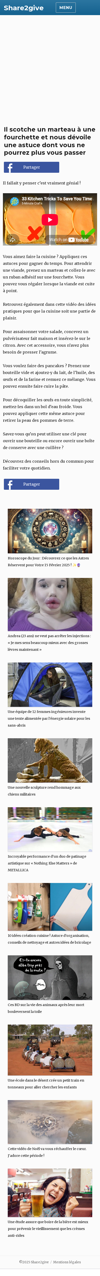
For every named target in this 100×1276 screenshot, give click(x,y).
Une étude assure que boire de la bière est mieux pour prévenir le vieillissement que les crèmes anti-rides (48, 1229)
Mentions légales (67, 1262)
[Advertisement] (50, 68)
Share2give (24, 8)
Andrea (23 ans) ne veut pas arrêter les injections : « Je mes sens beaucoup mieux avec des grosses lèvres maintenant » (49, 643)
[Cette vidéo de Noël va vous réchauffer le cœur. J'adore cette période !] (50, 1120)
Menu (65, 7)
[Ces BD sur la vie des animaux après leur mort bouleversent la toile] (50, 975)
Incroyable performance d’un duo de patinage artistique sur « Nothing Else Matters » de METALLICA (47, 863)
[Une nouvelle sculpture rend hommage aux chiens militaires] (50, 758)
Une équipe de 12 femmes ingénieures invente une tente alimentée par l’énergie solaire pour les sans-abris (49, 719)
